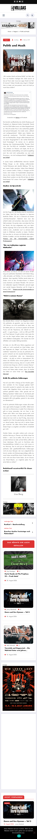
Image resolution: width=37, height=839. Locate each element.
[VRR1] (18, 25)
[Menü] (3, 15)
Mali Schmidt (11, 645)
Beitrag (18, 117)
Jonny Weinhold (11, 609)
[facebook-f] (15, 1)
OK (19, 836)
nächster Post (8, 528)
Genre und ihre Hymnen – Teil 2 (17, 612)
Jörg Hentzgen (11, 571)
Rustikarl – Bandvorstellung (14, 524)
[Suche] (28, 15)
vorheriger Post (8, 521)
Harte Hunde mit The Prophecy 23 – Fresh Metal (16, 575)
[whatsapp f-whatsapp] (22, 1)
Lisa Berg (16, 40)
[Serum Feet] (18, 509)
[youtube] (20, 1)
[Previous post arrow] (32, 523)
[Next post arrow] (32, 532)
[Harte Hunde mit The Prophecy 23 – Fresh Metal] (18, 560)
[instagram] (17, 1)
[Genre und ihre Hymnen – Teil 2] (18, 598)
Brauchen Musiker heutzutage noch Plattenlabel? (17, 532)
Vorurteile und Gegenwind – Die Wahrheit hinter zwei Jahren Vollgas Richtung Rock (17, 649)
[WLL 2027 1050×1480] (18, 688)
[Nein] (34, 833)
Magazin (7, 40)
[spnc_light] (32, 15)
